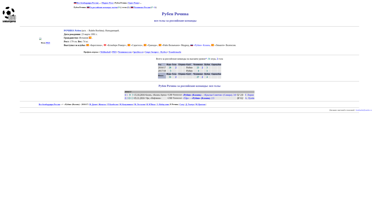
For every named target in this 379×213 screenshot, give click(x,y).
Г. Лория (249, 95)
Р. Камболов (113, 104)
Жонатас (102, 104)
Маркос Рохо (107, 3)
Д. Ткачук (190, 104)
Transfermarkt (175, 52)
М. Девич (93, 104)
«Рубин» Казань (202, 45)
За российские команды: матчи (103, 7)
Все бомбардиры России (49, 104)
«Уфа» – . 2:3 (198, 98)
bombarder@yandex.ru (364, 110)
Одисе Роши (133, 3)
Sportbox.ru (138, 52)
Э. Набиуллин (163, 104)
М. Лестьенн (139, 104)
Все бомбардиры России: (88, 3)
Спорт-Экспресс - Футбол (156, 52)
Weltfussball (105, 52)
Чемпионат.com (125, 52)
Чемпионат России (141, 7)
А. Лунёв (249, 98)
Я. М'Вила (150, 104)
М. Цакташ (200, 104)
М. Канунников (126, 104)
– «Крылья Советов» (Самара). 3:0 (209, 95)
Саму (182, 104)
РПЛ (48, 43)
